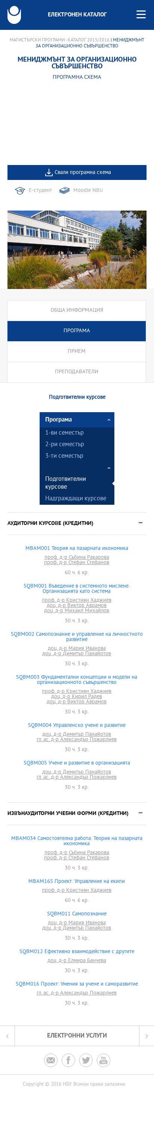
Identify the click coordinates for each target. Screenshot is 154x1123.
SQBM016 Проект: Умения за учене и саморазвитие (77, 984)
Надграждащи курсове (75, 499)
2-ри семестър (64, 445)
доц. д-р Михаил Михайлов (76, 611)
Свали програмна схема (83, 172)
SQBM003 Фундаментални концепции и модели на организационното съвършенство (76, 680)
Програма (77, 331)
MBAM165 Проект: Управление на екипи (76, 881)
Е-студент (40, 190)
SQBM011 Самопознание (77, 914)
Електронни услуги (77, 1036)
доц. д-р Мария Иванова (77, 648)
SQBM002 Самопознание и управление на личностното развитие (77, 637)
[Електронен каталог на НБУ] (14, 15)
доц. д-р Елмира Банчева (76, 961)
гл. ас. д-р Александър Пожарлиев (77, 740)
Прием (77, 351)
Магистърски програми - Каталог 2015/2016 (60, 40)
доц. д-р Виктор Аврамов (77, 606)
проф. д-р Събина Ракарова (76, 557)
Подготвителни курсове (65, 483)
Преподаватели (76, 372)
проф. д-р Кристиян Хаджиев (76, 600)
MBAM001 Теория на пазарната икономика (76, 548)
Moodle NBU (88, 190)
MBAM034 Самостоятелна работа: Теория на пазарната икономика (76, 841)
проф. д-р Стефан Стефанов (76, 563)
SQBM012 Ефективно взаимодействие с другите (76, 952)
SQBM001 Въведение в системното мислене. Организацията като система (77, 589)
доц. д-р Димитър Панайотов (76, 654)
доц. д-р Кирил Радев (76, 697)
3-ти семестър (64, 456)
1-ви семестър (64, 433)
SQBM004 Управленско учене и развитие (77, 725)
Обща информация (76, 310)
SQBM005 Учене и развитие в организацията (77, 763)
